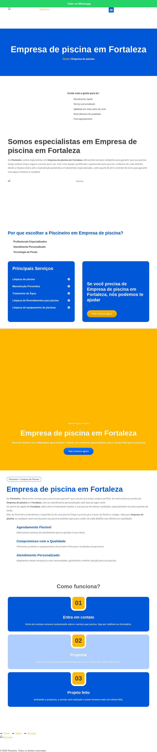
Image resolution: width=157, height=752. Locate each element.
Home (66, 59)
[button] (111, 9)
